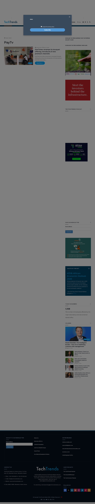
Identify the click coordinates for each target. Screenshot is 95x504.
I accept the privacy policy (48, 26)
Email (31, 19)
